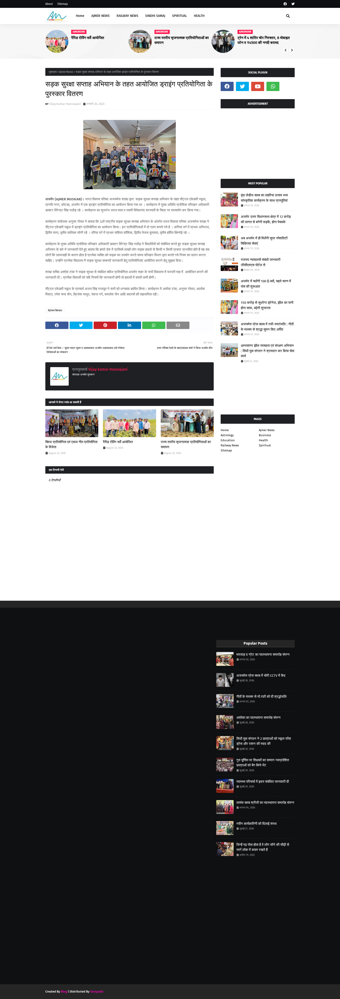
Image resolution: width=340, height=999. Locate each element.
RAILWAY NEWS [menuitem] (127, 16)
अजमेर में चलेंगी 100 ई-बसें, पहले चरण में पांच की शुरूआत (266, 284)
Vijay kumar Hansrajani (65, 104)
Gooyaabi (96, 991)
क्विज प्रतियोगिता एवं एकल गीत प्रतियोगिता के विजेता (71, 444)
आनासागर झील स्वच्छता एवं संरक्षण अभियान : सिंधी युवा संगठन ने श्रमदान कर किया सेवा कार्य (267, 351)
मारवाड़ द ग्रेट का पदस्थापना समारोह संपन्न (263, 654)
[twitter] (292, 4)
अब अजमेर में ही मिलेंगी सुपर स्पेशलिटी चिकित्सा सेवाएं (264, 241)
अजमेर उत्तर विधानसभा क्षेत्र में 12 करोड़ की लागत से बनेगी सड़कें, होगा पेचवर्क (266, 219)
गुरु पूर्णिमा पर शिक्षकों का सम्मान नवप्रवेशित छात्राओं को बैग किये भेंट (262, 763)
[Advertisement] (258, 142)
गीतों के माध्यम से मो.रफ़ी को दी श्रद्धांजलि (261, 696)
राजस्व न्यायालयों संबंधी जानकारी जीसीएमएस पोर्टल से (260, 262)
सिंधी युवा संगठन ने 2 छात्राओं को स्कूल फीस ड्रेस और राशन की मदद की (263, 741)
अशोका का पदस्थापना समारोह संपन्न (258, 718)
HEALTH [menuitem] (199, 16)
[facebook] (285, 4)
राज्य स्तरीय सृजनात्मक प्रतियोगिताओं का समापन (98, 40)
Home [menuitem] (80, 16)
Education (228, 440)
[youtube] (257, 86)
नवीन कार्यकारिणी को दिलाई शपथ (256, 824)
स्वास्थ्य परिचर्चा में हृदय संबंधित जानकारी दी (262, 782)
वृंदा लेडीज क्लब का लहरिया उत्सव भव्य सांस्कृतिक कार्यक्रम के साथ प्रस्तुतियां (264, 198)
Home (225, 430)
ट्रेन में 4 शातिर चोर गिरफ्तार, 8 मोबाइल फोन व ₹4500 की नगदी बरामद (180, 40)
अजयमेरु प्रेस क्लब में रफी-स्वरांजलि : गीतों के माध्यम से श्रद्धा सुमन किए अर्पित (267, 327)
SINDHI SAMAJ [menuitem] (155, 16)
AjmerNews (66, 71)
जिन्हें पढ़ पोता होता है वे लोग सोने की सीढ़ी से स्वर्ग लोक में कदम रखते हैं (262, 847)
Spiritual (265, 445)
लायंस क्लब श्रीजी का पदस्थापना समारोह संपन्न (265, 803)
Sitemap (62, 4)
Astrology (227, 435)
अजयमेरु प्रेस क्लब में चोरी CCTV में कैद (260, 675)
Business (265, 435)
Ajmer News (267, 430)
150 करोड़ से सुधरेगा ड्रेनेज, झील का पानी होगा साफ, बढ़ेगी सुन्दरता (267, 305)
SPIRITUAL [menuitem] (179, 16)
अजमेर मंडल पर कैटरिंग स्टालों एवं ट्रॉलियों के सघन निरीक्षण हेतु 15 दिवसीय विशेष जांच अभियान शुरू (266, 40)
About (49, 4)
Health (263, 440)
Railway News (230, 445)
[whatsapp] (272, 86)
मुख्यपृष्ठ (53, 71)
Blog (64, 991)
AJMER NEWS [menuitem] (100, 16)
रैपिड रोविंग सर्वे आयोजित (118, 442)
